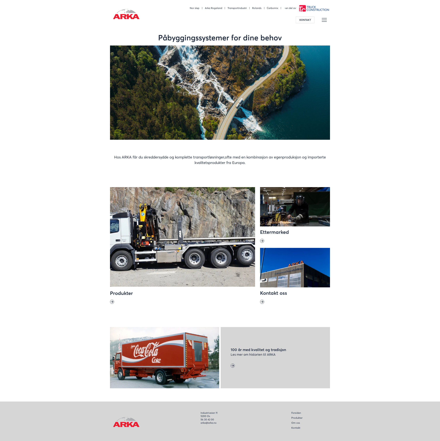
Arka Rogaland (213, 8)
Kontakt (305, 19)
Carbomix (272, 8)
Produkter (296, 417)
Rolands (256, 8)
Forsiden (296, 412)
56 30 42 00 (207, 419)
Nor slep (194, 8)
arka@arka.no (209, 422)
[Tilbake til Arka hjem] (125, 15)
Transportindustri (237, 8)
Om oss (295, 422)
